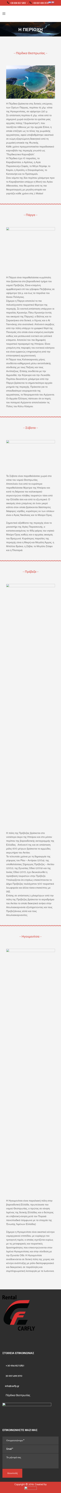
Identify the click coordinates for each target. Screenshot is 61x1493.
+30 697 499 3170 (40, 3)
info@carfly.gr (12, 1386)
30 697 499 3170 (14, 1376)
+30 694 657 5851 (18, 3)
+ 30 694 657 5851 (15, 1366)
